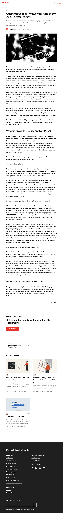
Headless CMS (10, 474)
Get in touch (12, 328)
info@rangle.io (36, 458)
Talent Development (12, 469)
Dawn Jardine (12, 29)
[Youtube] (44, 469)
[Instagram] (40, 469)
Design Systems (11, 472)
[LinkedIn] (36, 469)
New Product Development (14, 483)
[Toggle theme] (57, 3)
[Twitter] (32, 469)
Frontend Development (13, 480)
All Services (9, 458)
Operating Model (11, 466)
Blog (7, 10)
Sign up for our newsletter (21, 500)
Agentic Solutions (11, 460)
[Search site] (54, 3)
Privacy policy (30, 509)
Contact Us (9, 492)
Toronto (8, 490)
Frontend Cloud (10, 477)
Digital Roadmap (11, 463)
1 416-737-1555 (36, 460)
